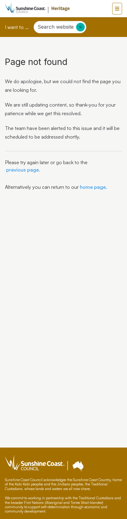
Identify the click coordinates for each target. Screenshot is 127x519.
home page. (93, 187)
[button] (117, 8)
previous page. (22, 170)
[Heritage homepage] (58, 8)
